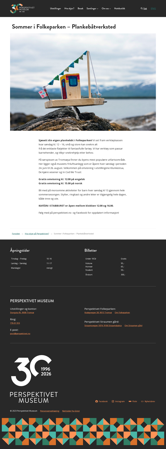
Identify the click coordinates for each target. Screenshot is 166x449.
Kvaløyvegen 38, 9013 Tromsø (98, 312)
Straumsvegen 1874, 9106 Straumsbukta (103, 325)
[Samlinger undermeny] (97, 8)
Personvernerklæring (49, 411)
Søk (145, 8)
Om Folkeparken (122, 312)
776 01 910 (15, 323)
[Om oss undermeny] (110, 8)
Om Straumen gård (133, 325)
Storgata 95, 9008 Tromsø (22, 312)
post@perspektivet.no (20, 333)
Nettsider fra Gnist (71, 411)
